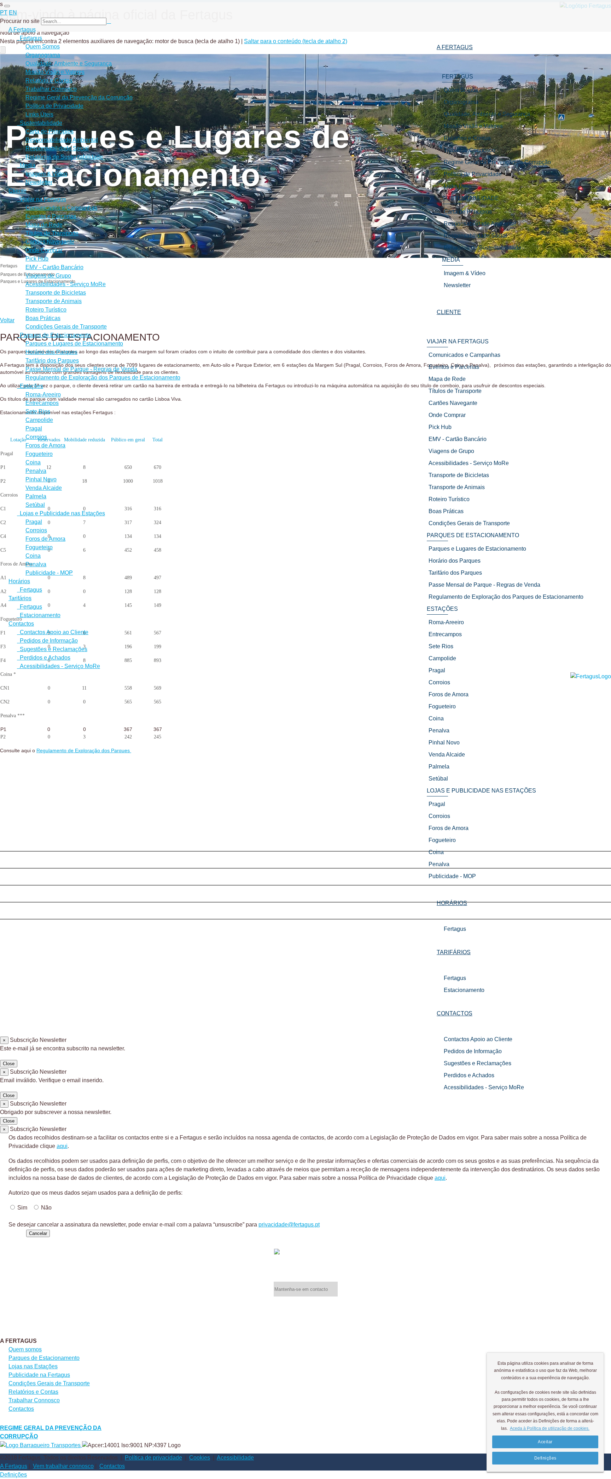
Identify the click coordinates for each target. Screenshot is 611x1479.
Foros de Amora (45, 445)
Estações (30, 386)
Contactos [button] (454, 1013)
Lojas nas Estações (33, 1366)
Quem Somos (42, 47)
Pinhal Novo (41, 479)
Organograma (42, 55)
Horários (19, 581)
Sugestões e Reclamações (477, 1063)
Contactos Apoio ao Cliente (478, 1039)
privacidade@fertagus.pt (289, 1225)
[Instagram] (305, 861)
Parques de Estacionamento (54, 335)
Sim (22, 1208)
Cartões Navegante (49, 242)
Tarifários (19, 598)
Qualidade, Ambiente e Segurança (68, 63)
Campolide (39, 420)
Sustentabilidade (39, 123)
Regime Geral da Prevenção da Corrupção (79, 97)
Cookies (199, 1458)
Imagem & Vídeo (46, 174)
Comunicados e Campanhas (61, 208)
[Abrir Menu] (7, 6)
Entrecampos (42, 403)
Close (8, 1063)
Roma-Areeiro (43, 395)
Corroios (36, 437)
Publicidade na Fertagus (39, 1375)
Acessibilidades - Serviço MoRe (484, 1087)
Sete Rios (37, 411)
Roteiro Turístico (45, 310)
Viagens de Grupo (48, 276)
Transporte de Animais (53, 301)
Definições (13, 1475)
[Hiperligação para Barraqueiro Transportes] (41, 1445)
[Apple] (305, 878)
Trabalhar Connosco (51, 89)
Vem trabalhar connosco (63, 1466)
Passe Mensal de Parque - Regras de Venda (81, 369)
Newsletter (38, 182)
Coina (33, 462)
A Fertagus (22, 30)
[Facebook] (305, 844)
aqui (62, 1146)
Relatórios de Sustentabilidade (64, 157)
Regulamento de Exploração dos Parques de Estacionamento (102, 378)
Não (46, 1208)
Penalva (35, 471)
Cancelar (38, 1233)
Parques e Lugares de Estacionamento (74, 344)
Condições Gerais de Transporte (66, 327)
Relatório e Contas (48, 80)
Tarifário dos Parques (52, 361)
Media (26, 165)
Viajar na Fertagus (41, 199)
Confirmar (12, 1233)
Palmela (35, 496)
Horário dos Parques (51, 352)
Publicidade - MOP (49, 573)
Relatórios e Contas (33, 1392)
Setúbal (35, 505)
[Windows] (305, 895)
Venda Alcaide (43, 488)
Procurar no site (20, 21)
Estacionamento (464, 990)
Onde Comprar (44, 250)
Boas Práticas (42, 318)
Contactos (21, 624)
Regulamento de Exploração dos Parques (83, 750)
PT (3, 13)
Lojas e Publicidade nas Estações (61, 513)
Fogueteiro (39, 454)
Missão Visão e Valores (55, 72)
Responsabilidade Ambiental (61, 140)
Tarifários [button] (454, 952)
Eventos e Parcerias (50, 216)
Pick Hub (36, 259)
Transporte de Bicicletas (55, 293)
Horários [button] (452, 903)
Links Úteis (39, 114)
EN (13, 13)
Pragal (33, 428)
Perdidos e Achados (469, 1075)
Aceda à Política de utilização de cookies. (549, 1428)
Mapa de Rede (44, 225)
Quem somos (25, 1349)
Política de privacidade (153, 1458)
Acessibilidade (235, 1458)
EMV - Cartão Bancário (54, 267)
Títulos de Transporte (51, 233)
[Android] (305, 912)
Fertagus (455, 929)
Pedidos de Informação (473, 1051)
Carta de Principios (49, 131)
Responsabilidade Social (57, 148)
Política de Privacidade (54, 106)
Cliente (17, 191)
